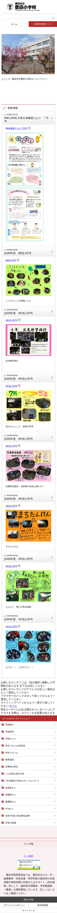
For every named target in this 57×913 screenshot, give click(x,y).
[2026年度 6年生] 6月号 (18, 313)
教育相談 (9, 759)
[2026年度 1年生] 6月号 (18, 619)
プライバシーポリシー (14, 905)
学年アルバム (11, 753)
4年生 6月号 (11, 446)
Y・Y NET (28, 856)
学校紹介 (9, 724)
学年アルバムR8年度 (15, 745)
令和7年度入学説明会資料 (17, 816)
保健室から (10, 794)
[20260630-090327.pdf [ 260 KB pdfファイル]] (19, 626)
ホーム (14, 24)
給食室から (10, 788)
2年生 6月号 (11, 566)
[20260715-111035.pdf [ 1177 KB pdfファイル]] (29, 128)
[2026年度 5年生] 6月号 (18, 378)
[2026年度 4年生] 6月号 (18, 438)
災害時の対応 (11, 766)
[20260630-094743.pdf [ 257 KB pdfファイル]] (19, 386)
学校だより (10, 738)
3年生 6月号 (11, 506)
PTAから (9, 808)
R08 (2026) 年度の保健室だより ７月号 (26, 119)
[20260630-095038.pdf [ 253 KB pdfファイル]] (19, 320)
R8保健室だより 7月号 (16, 128)
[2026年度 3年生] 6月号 (18, 498)
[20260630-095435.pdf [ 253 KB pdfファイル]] (18, 260)
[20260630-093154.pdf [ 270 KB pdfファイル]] (19, 446)
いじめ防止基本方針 (14, 773)
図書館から (10, 801)
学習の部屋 (10, 823)
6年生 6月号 (11, 320)
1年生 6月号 (11, 626)
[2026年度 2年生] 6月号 (18, 558)
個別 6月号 (11, 260)
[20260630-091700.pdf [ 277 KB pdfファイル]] (19, 566)
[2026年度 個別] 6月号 (17, 253)
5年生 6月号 (11, 386)
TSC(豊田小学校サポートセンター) (22, 780)
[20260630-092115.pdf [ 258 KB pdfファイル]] (19, 506)
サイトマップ (28, 910)
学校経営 (9, 731)
